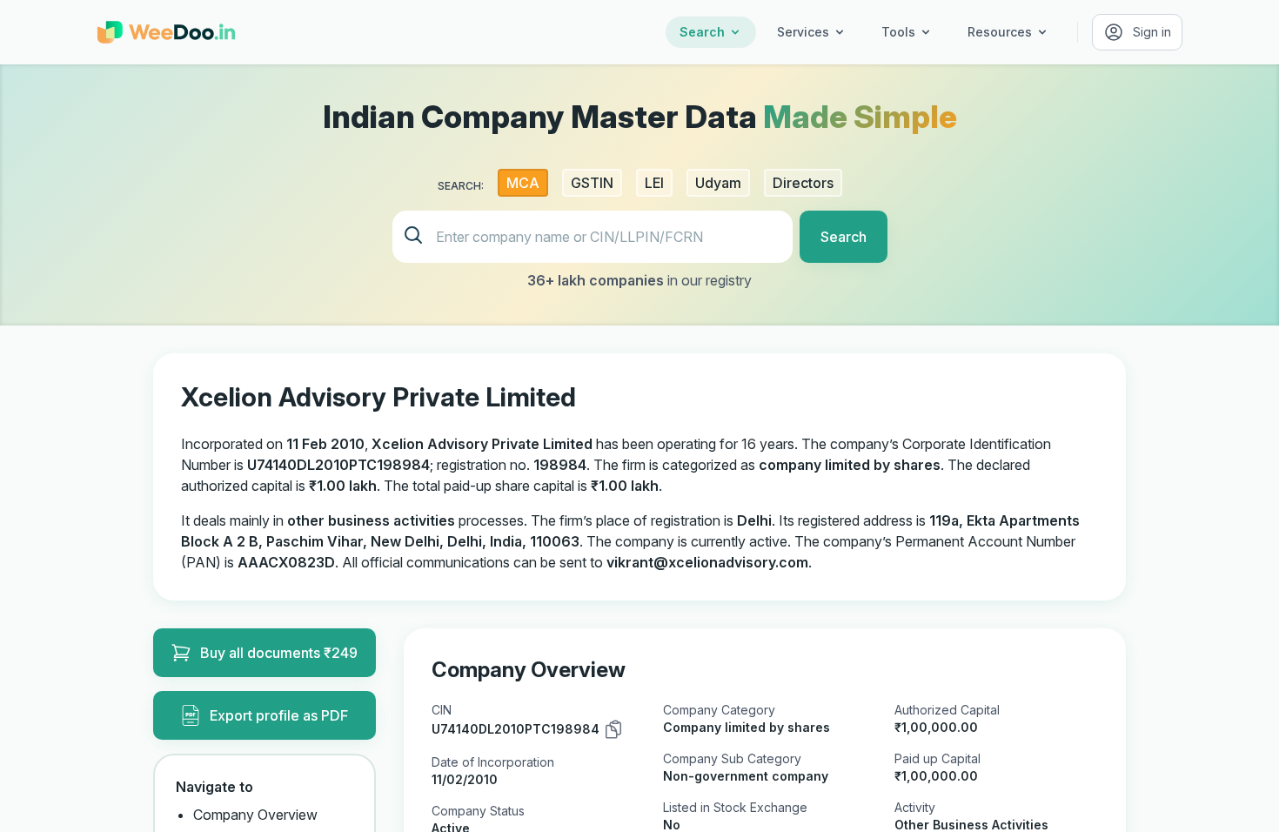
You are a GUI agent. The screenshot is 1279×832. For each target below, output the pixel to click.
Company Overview (255, 814)
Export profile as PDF (279, 715)
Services (803, 31)
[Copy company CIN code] (613, 729)
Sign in (1152, 31)
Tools (898, 31)
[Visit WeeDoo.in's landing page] (166, 32)
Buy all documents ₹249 (279, 652)
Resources (1000, 31)
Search (702, 31)
